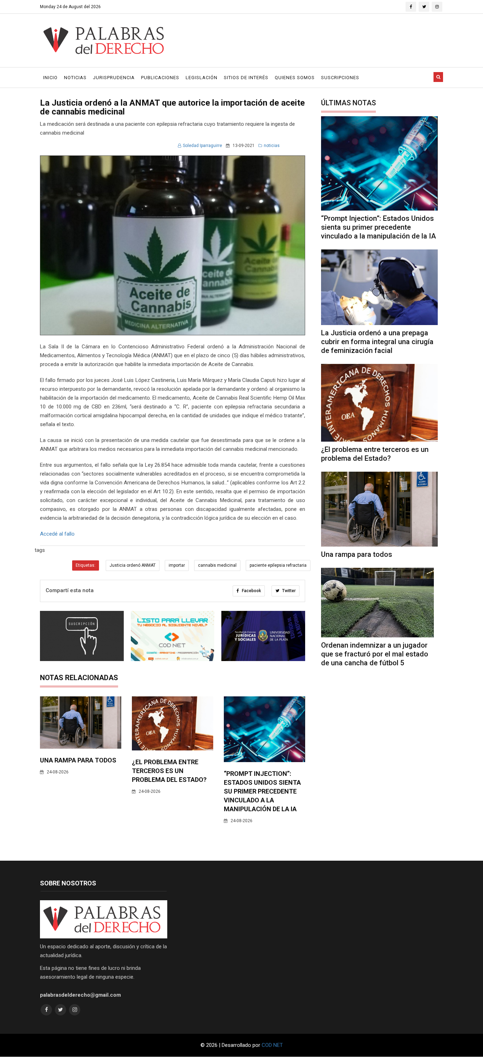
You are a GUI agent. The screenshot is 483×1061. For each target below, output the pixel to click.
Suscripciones (340, 77)
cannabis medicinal (217, 565)
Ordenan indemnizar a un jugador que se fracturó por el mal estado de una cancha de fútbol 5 (374, 654)
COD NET (272, 1045)
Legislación (201, 77)
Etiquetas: (85, 565)
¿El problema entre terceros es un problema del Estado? (169, 770)
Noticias (75, 77)
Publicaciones (160, 77)
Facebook (251, 590)
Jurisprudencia (114, 77)
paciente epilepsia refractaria (278, 565)
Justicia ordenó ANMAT (133, 565)
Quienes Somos (295, 77)
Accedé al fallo (57, 534)
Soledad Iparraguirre (202, 145)
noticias (272, 145)
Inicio (50, 77)
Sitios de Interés (246, 77)
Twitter (288, 590)
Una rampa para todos (78, 760)
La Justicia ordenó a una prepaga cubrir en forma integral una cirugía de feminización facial (377, 342)
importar (177, 565)
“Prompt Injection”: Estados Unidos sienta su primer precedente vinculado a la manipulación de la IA (262, 791)
